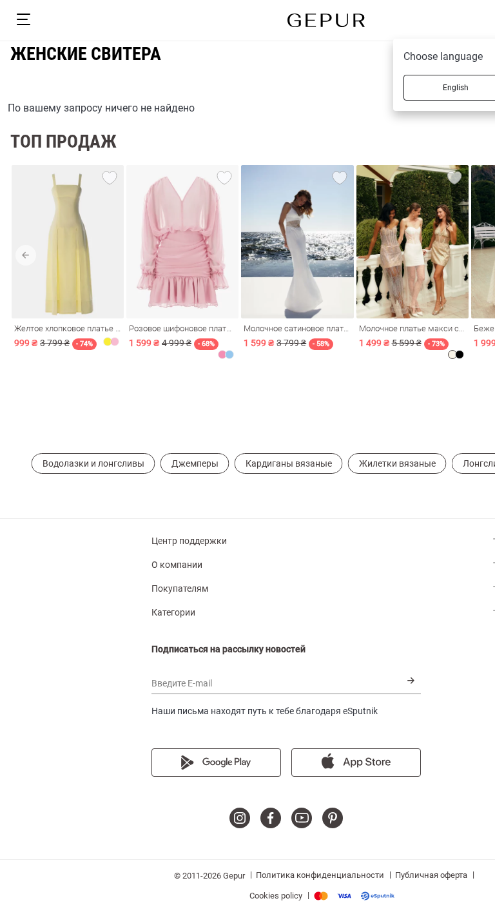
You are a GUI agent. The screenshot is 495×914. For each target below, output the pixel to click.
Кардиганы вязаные (289, 463)
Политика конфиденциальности (320, 875)
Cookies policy (275, 895)
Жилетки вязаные (397, 463)
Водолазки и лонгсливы (93, 463)
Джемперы (194, 463)
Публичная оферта (431, 875)
